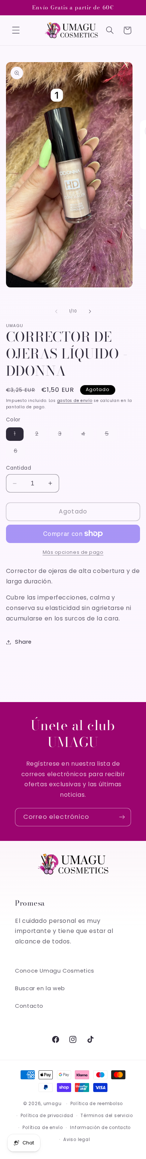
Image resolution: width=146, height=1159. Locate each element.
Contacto (29, 1006)
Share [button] (23, 642)
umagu (52, 1104)
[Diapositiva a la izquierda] (56, 311)
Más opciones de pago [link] (73, 552)
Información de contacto (100, 1128)
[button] (15, 30)
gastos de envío (74, 400)
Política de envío (42, 1128)
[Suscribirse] (122, 817)
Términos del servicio (106, 1116)
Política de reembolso (96, 1104)
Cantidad (18, 468)
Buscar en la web (40, 988)
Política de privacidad (47, 1116)
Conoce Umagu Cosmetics (54, 971)
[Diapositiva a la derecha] (90, 311)
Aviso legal (76, 1140)
